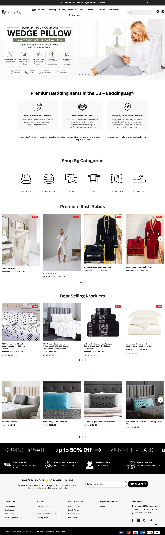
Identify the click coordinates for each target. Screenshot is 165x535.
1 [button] (76, 74)
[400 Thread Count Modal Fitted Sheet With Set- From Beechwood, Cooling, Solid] (62, 322)
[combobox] (136, 12)
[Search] (139, 12)
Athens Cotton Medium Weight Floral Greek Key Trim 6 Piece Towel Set (103, 346)
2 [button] (79, 74)
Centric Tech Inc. (61, 531)
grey (12, 355)
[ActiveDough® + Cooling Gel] (62, 400)
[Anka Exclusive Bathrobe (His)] (103, 239)
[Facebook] (132, 520)
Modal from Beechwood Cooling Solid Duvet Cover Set (145, 345)
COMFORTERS (48, 191)
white (3, 355)
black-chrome (85, 355)
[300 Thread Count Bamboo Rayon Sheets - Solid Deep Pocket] (21, 322)
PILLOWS (71, 191)
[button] (4, 239)
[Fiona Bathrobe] (21, 240)
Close (147, 3)
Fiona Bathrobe (8, 268)
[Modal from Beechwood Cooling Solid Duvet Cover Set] (145, 322)
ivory (50, 355)
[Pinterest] (145, 520)
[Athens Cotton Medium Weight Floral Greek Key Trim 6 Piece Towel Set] (103, 322)
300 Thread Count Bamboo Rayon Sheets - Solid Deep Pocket (21, 346)
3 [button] (82, 74)
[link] (37, 115)
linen (136, 353)
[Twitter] (151, 520)
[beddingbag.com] (26, 179)
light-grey (6, 355)
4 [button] (85, 74)
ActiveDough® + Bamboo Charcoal (99, 422)
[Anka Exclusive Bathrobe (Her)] (145, 239)
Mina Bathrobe (49, 273)
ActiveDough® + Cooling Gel (55, 422)
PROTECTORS (139, 191)
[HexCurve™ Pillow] (21, 400)
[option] (82, 49)
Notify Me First (138, 484)
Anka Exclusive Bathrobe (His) (97, 267)
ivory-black (91, 355)
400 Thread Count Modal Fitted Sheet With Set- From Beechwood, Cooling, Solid (62, 346)
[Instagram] (138, 520)
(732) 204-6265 (149, 513)
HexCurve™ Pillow (9, 422)
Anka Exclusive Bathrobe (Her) (139, 267)
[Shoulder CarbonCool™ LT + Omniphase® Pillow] (145, 400)
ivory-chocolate (94, 355)
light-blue (53, 355)
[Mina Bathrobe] (62, 242)
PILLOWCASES (117, 191)
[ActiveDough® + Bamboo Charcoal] (103, 400)
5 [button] (88, 74)
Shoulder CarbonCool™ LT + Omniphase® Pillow (144, 423)
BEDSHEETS (26, 191)
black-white (88, 355)
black (9, 355)
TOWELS (94, 191)
